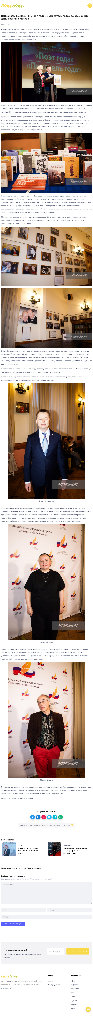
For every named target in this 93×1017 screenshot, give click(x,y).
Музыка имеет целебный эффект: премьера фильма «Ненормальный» (77, 850)
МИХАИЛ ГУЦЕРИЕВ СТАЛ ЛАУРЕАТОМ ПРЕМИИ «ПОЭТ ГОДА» (29, 850)
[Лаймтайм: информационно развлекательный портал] (12, 5)
